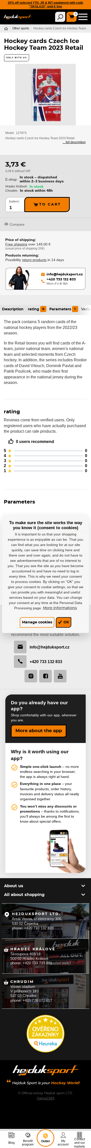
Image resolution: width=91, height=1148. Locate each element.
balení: (14, 201)
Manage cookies (37, 622)
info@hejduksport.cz (50, 647)
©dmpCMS (45, 1098)
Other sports (20, 28)
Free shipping (16, 244)
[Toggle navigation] (60, 17)
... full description (74, 142)
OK (65, 622)
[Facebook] (45, 676)
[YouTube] (60, 676)
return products (34, 260)
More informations (60, 608)
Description (13, 309)
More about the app (38, 731)
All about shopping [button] (24, 895)
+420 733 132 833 (46, 661)
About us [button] (13, 886)
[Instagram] (31, 676)
